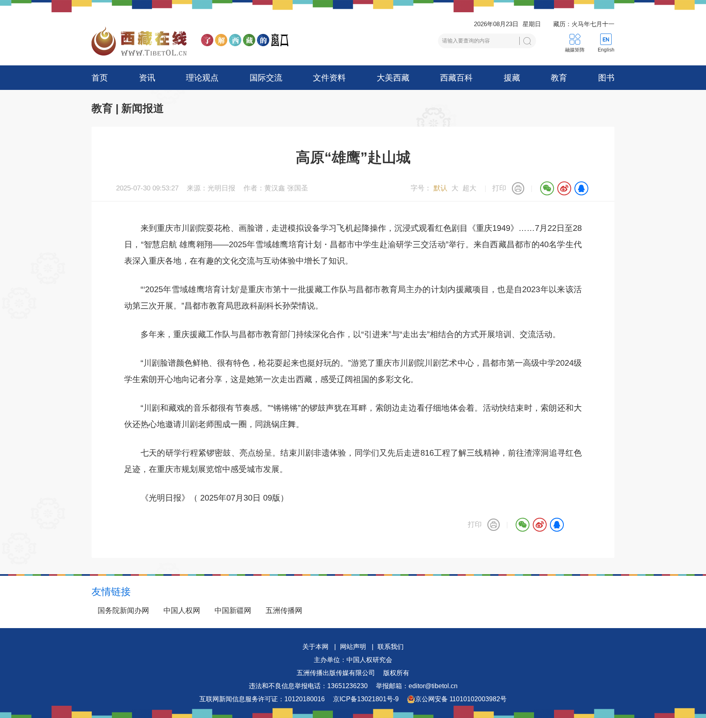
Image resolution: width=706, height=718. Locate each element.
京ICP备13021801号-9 (366, 699)
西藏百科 (456, 77)
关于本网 (315, 646)
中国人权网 (181, 610)
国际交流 (266, 77)
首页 (100, 77)
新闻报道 (142, 108)
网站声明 (353, 646)
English (606, 50)
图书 (606, 77)
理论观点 (202, 77)
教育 (559, 77)
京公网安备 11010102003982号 (461, 699)
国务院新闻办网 (123, 610)
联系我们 (391, 646)
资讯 (147, 77)
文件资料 (329, 77)
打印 (499, 188)
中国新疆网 (232, 610)
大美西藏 (393, 77)
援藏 (512, 77)
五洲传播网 (284, 610)
